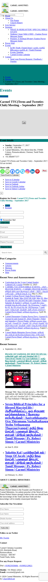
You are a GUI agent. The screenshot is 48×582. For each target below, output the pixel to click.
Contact (8, 57)
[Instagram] (27, 171)
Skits (7, 272)
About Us (9, 18)
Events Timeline (16, 52)
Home (7, 16)
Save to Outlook (11, 184)
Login (7, 205)
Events (8, 45)
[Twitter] (17, 171)
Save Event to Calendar (10, 175)
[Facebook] (12, 171)
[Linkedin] (32, 171)
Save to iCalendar (12, 180)
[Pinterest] (37, 171)
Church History (16, 23)
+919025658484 (11, 566)
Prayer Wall (10, 43)
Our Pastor (14, 20)
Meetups (8, 268)
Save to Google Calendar (15, 182)
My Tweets (4, 538)
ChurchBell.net (9, 579)
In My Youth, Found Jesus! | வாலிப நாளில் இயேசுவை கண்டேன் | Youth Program (27, 49)
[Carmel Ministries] (15, 6)
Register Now (6, 247)
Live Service (10, 25)
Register (8, 208)
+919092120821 (25, 566)
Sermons (8, 27)
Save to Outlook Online (14, 186)
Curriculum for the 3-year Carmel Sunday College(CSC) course (22, 283)
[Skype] (22, 171)
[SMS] (7, 171)
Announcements (11, 263)
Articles (8, 266)
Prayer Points (10, 270)
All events (4, 96)
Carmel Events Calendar (20, 55)
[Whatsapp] (2, 171)
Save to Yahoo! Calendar (15, 189)
